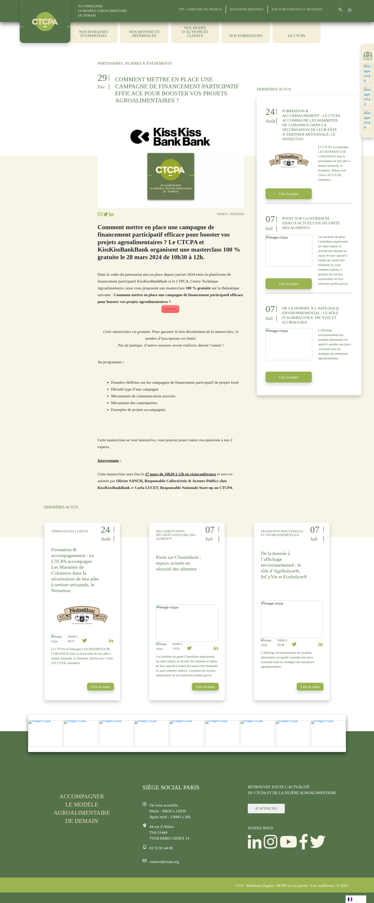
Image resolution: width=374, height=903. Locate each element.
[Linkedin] (168, 495)
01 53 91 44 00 (161, 848)
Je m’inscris (170, 309)
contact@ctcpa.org (164, 861)
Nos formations (245, 35)
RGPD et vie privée (292, 885)
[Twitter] (162, 495)
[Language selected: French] (356, 899)
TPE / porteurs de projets (200, 9)
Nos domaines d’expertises (93, 34)
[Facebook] (179, 495)
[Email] (173, 495)
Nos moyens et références (144, 34)
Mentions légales (260, 885)
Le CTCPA (296, 35)
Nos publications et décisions (297, 9)
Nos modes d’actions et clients (195, 32)
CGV (240, 885)
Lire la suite (288, 194)
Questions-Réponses (247, 9)
